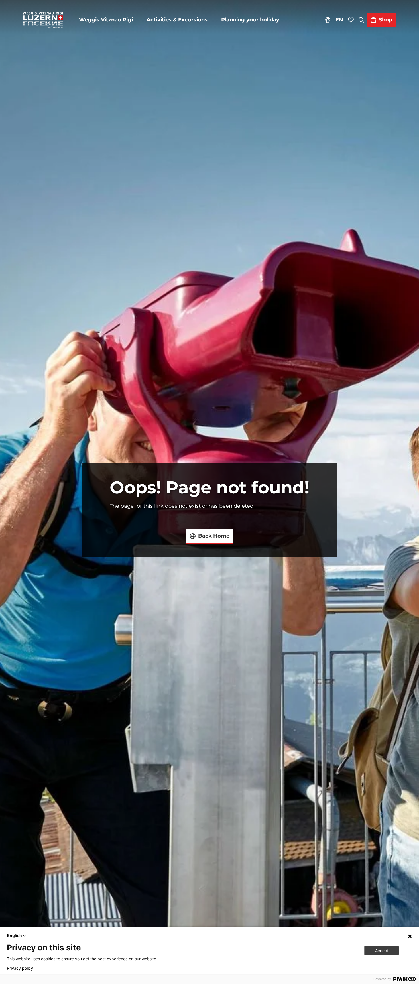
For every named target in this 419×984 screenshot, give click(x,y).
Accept (382, 950)
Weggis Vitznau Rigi (106, 20)
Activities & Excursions (177, 20)
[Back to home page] (43, 20)
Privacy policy (20, 968)
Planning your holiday (250, 20)
